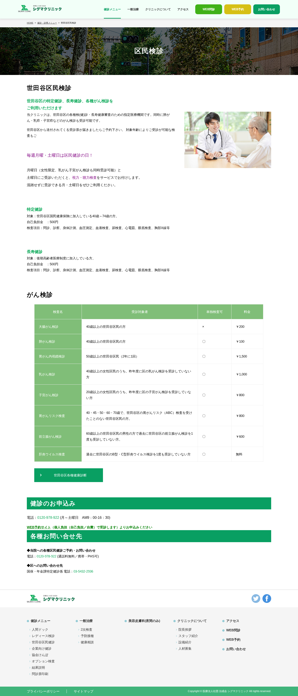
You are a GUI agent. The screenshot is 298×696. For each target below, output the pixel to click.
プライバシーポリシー (43, 691)
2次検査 (86, 629)
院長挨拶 (185, 629)
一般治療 (133, 9)
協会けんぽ (40, 655)
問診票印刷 (40, 674)
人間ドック (40, 629)
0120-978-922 (48, 517)
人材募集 (185, 648)
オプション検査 (43, 661)
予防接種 (87, 636)
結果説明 (38, 667)
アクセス (183, 9)
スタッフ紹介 (188, 636)
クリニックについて (158, 9)
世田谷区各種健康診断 (70, 475)
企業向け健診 (41, 648)
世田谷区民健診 (43, 642)
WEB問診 (233, 630)
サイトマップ (83, 691)
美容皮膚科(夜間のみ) (144, 621)
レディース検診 (43, 636)
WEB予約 (233, 639)
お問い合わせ (236, 649)
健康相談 (87, 642)
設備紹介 (185, 642)
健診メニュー (112, 9)
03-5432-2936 (83, 571)
